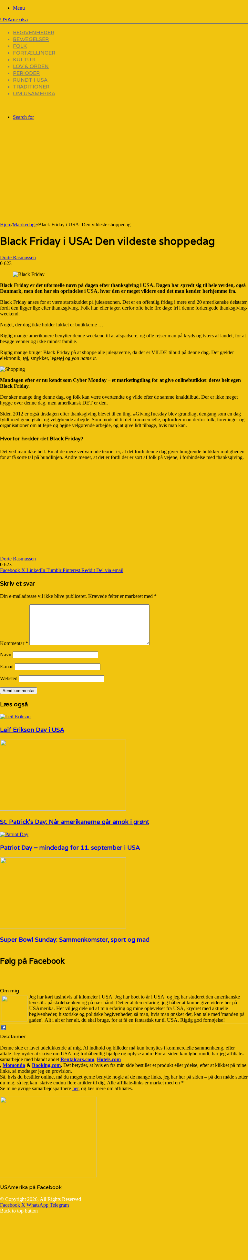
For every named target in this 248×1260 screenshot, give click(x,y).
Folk (20, 46)
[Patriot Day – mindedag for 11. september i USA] (14, 834)
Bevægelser (31, 39)
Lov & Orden (31, 66)
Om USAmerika (34, 93)
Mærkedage (25, 224)
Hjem (5, 224)
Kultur (24, 59)
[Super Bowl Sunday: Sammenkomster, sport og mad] (63, 926)
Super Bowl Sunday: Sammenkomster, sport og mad (75, 939)
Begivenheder (33, 32)
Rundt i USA (30, 80)
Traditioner (31, 86)
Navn (5, 654)
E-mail (7, 666)
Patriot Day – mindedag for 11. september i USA (70, 847)
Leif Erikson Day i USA (32, 729)
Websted (8, 678)
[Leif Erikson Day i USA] (15, 716)
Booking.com (46, 1065)
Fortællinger (34, 52)
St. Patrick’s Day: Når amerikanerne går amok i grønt (74, 821)
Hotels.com (109, 1059)
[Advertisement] (124, 176)
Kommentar (14, 643)
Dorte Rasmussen (18, 257)
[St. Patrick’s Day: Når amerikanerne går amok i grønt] (63, 809)
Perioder (26, 73)
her (75, 1088)
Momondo (14, 1065)
